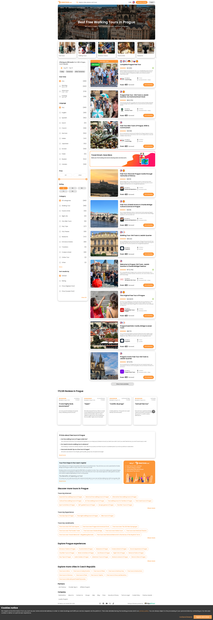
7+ (63, 191)
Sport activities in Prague (67, 505)
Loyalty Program (63, 599)
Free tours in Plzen (81, 575)
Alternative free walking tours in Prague (124, 497)
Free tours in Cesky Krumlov (81, 571)
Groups (87, 595)
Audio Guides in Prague (81, 557)
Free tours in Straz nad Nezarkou (116, 575)
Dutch (74, 123)
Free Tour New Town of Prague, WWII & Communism (134, 127)
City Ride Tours (74, 221)
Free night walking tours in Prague (87, 516)
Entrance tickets (74, 242)
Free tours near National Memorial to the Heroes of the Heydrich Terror (118, 534)
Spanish (74, 118)
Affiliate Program (85, 587)
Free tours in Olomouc (66, 575)
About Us (71, 595)
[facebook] (103, 603)
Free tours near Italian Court (114, 530)
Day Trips (74, 226)
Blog (98, 595)
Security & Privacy (113, 595)
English (74, 112)
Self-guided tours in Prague (86, 505)
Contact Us (79, 595)
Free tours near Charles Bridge (93, 530)
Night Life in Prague (119, 553)
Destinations (62, 595)
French (74, 128)
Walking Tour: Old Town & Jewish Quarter (136, 235)
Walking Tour (74, 206)
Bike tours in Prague (107, 516)
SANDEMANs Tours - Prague (130, 310)
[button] (67, 49)
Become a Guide (141, 2)
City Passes (74, 231)
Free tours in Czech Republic (77, 7)
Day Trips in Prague (65, 557)
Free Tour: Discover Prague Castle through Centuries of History (136, 175)
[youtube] (107, 603)
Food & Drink (74, 211)
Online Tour (74, 257)
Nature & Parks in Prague (136, 553)
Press (104, 595)
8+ (82, 188)
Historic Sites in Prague (138, 557)
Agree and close (202, 617)
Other (74, 262)
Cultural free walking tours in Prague (70, 501)
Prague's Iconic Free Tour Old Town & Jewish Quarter (134, 358)
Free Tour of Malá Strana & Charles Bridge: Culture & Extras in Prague (136, 205)
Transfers (74, 247)
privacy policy (144, 611)
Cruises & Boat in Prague (118, 549)
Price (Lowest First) (68, 291)
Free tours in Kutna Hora (134, 571)
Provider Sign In (73, 587)
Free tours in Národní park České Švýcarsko (72, 579)
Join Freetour (62, 587)
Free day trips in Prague (66, 516)
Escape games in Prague (106, 505)
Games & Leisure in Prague (120, 557)
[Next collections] (154, 47)
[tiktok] (113, 603)
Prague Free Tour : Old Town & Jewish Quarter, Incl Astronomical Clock (134, 96)
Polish (74, 154)
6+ (72, 191)
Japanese (74, 143)
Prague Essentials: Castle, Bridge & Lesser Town (136, 327)
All (63, 188)
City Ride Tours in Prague (66, 553)
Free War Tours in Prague (124, 505)
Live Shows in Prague (103, 553)
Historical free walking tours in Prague (97, 497)
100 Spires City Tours (130, 280)
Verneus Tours (128, 110)
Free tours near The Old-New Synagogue (125, 526)
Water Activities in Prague (86, 553)
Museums (74, 237)
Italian (74, 138)
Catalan (74, 164)
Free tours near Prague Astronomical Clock (96, 526)
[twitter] (110, 603)
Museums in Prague (102, 549)
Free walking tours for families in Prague (120, 501)
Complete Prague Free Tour (130, 65)
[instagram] (100, 603)
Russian (74, 159)
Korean (74, 149)
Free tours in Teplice (97, 575)
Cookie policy (136, 595)
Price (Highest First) (68, 286)
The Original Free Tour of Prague (132, 295)
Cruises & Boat (74, 252)
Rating (64, 281)
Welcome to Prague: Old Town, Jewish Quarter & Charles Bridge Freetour (134, 265)
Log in (151, 2)
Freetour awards (147, 595)
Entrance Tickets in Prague (67, 549)
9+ (72, 188)
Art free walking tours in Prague (94, 501)
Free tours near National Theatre (136, 530)
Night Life (74, 216)
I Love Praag (128, 79)
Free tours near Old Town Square (69, 526)
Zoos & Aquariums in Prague (138, 549)
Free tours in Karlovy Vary (116, 571)
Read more (62, 455)
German (74, 133)
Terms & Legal (125, 595)
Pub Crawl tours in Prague (143, 501)
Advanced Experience (130, 189)
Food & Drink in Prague (86, 549)
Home (62, 7)
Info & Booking (148, 84)
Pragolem (127, 249)
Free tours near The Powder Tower (69, 530)
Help (93, 595)
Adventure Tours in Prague (100, 557)
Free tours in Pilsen (99, 571)
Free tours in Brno (64, 571)
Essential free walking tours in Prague (70, 497)
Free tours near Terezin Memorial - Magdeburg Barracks (76, 534)
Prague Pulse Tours (130, 372)
